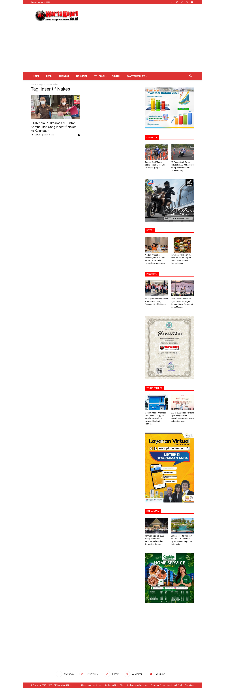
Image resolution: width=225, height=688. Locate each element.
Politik (116, 76)
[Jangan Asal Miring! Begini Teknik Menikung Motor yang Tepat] (156, 152)
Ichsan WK (35, 135)
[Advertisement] (138, 15)
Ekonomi (64, 76)
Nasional (81, 76)
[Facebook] (171, 2)
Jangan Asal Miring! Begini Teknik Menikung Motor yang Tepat (155, 165)
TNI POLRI (99, 76)
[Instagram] (176, 2)
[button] (190, 76)
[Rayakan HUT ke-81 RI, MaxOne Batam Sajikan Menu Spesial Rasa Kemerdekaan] (182, 245)
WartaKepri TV (136, 76)
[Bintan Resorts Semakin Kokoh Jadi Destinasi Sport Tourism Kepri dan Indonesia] (182, 525)
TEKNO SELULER (154, 388)
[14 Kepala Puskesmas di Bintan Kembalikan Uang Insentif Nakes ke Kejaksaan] (55, 107)
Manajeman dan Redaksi (91, 685)
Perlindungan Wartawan (137, 685)
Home (36, 76)
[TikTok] (182, 2)
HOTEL (149, 230)
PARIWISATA (152, 511)
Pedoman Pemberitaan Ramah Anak (166, 685)
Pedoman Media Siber (114, 685)
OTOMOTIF (151, 137)
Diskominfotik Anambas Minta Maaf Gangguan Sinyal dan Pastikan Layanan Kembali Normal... (155, 418)
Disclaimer (189, 685)
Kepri (49, 76)
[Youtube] (192, 2)
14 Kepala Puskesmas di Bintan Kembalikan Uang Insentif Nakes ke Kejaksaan (54, 127)
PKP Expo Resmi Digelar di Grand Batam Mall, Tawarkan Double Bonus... (156, 301)
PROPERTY (151, 274)
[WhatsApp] (187, 2)
